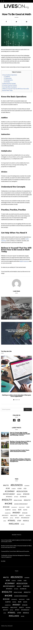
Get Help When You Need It (9, 87)
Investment (22, 507)
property (5, 515)
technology (25, 517)
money (17, 513)
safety (22, 515)
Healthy (28, 500)
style (12, 517)
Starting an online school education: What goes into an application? (16, 395)
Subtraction (8, 78)
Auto (6, 485)
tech (17, 517)
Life (20, 510)
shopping (28, 515)
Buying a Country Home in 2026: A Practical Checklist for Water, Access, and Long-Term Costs (20, 443)
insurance (14, 507)
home (9, 503)
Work (22, 524)
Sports (6, 517)
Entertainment (9, 494)
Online (25, 513)
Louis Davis (16, 291)
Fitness (16, 496)
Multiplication (8, 80)
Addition (7, 76)
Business (17, 485)
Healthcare (18, 500)
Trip (19, 520)
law (28, 507)
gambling (23, 496)
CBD (25, 488)
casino (20, 488)
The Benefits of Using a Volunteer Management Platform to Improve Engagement (20, 460)
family (19, 494)
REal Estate (14, 515)
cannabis (27, 485)
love (25, 509)
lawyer (8, 509)
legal (14, 509)
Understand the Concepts (9, 83)
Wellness (14, 524)
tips (5, 520)
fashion (26, 494)
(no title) (3, 561)
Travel (12, 520)
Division (7, 81)
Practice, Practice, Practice (9, 85)
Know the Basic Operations (9, 75)
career (14, 488)
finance (9, 496)
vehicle (26, 520)
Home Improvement (21, 504)
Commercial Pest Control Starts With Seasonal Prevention (19, 450)
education (22, 491)
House (7, 507)
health (7, 499)
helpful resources (24, 261)
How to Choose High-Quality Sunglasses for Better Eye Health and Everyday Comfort (20, 434)
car (8, 488)
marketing (8, 512)
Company (10, 491)
